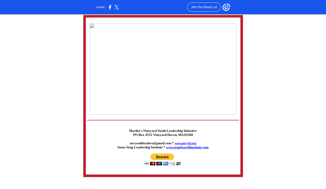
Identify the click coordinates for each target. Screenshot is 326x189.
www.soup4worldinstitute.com (187, 147)
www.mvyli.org (185, 143)
